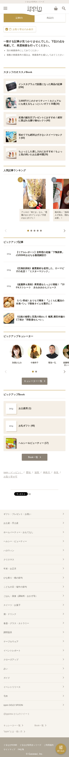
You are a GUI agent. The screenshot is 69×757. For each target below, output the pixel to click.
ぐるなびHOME (10, 745)
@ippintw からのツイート (17, 714)
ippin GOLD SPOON (13, 705)
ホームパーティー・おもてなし (18, 532)
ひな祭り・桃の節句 (13, 578)
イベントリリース (12, 687)
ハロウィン (9, 550)
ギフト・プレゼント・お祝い (17, 514)
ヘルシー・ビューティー (15, 541)
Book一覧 (39, 725)
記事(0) (19, 18)
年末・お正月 (10, 568)
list (29, 494)
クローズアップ (11, 659)
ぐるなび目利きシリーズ (30, 745)
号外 (6, 696)
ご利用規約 (49, 745)
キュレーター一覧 (12, 725)
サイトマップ (9, 749)
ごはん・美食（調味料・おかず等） (21, 596)
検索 (63, 8)
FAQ (20, 749)
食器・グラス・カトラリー (16, 623)
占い (6, 669)
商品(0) (50, 18)
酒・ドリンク (10, 614)
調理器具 (8, 632)
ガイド (7, 678)
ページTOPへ (34, 485)
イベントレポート (12, 650)
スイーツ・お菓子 (12, 605)
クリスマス (9, 559)
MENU (5, 8)
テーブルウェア (11, 641)
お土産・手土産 (11, 523)
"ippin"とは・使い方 (13, 731)
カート (55, 8)
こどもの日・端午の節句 (15, 587)
